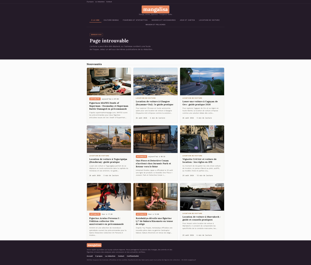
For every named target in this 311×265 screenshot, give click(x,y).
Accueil (90, 256)
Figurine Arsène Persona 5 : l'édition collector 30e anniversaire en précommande (106, 221)
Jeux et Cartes (187, 20)
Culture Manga (111, 20)
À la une (95, 20)
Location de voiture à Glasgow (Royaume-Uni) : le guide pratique (154, 103)
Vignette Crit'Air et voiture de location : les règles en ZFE (199, 160)
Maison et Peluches (155, 24)
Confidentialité (133, 256)
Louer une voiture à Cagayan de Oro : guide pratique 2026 (200, 103)
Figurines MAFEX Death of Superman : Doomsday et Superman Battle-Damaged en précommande (108, 105)
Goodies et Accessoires (164, 20)
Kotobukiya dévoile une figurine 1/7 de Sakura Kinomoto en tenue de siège (154, 221)
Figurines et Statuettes (135, 20)
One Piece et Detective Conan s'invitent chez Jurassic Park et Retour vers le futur (153, 163)
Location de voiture (209, 20)
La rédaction (99, 1)
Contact (109, 1)
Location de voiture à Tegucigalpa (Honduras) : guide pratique (108, 160)
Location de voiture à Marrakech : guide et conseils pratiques (201, 218)
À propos (90, 1)
